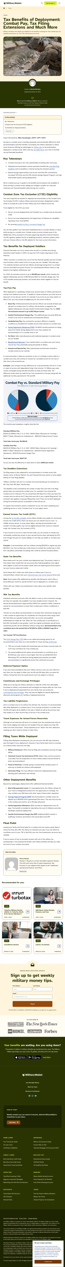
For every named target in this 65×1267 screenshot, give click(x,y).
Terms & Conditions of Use (10, 1218)
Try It (32, 1004)
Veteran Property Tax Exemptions (44, 1200)
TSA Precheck (7, 1197)
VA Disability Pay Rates (41, 1165)
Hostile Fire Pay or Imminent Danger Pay (31, 224)
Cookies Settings (32, 1218)
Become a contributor (32, 1091)
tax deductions (39, 150)
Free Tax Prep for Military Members (44, 1193)
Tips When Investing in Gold (12, 1176)
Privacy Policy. (38, 1258)
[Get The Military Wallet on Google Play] (34, 1057)
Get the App (49, 3)
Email (15, 993)
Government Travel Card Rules (12, 1165)
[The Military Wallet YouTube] (36, 1096)
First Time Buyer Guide (10, 1142)
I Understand (48, 1261)
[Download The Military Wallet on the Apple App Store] (20, 1057)
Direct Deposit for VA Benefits (43, 1179)
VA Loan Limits (7, 1145)
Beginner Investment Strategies (13, 1179)
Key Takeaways (9, 121)
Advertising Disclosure (9, 112)
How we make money (32, 1082)
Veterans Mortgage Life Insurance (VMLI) (46, 1148)
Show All (8, 131)
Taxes (5, 15)
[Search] (42, 3)
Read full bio (23, 871)
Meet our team (32, 1087)
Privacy (51, 1010)
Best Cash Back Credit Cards (12, 1159)
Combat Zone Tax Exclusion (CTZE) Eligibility (18, 124)
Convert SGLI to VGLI (40, 1145)
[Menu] (59, 3)
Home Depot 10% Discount (11, 1193)
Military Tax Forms (39, 1197)
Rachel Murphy (36, 89)
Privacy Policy (23, 1218)
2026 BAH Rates (39, 1162)
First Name (17, 986)
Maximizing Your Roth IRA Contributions (15, 1182)
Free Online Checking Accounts (43, 1182)
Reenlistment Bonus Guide (42, 1159)
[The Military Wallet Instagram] (32, 1096)
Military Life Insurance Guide (42, 1142)
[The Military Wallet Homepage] (12, 3)
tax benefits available (19, 518)
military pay (38, 147)
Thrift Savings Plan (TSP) (14, 639)
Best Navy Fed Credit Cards (12, 1162)
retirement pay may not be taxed (39, 575)
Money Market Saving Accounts (43, 1176)
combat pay (52, 642)
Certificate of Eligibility (10, 1148)
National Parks (7, 1200)
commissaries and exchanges (13, 692)
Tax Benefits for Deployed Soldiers (15, 128)
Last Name (36, 986)
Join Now (12, 1122)
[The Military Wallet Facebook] (29, 1096)
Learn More (47, 1057)
